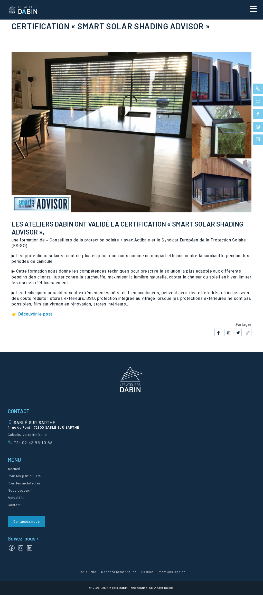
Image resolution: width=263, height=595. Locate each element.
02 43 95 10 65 (37, 443)
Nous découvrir (20, 490)
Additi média (164, 588)
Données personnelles (118, 572)
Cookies (147, 572)
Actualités (16, 497)
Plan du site (87, 572)
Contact (14, 505)
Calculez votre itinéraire (27, 434)
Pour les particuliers (24, 476)
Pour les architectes (24, 483)
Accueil (14, 469)
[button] (131, 380)
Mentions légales (172, 572)
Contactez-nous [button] (26, 521)
